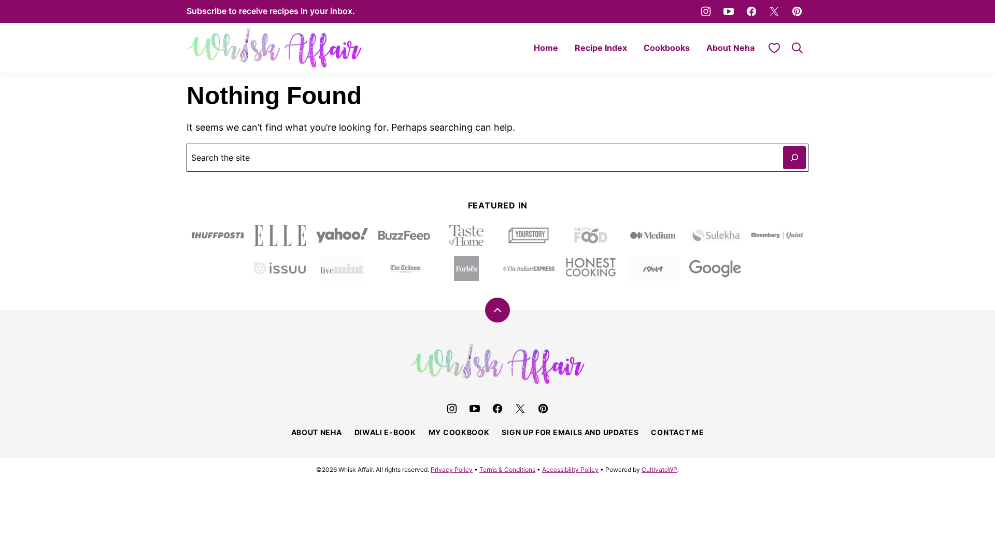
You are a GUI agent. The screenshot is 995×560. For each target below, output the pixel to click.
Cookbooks (667, 48)
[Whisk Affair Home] (275, 47)
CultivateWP (659, 469)
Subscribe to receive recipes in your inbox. (271, 11)
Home (546, 48)
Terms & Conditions (507, 469)
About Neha (730, 48)
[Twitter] (774, 11)
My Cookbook (459, 432)
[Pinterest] (797, 11)
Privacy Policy (452, 469)
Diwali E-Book (385, 432)
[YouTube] (728, 11)
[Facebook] (751, 11)
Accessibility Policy (570, 469)
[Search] (797, 47)
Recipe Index (601, 48)
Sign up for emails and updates (570, 432)
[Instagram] (705, 11)
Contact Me (677, 432)
